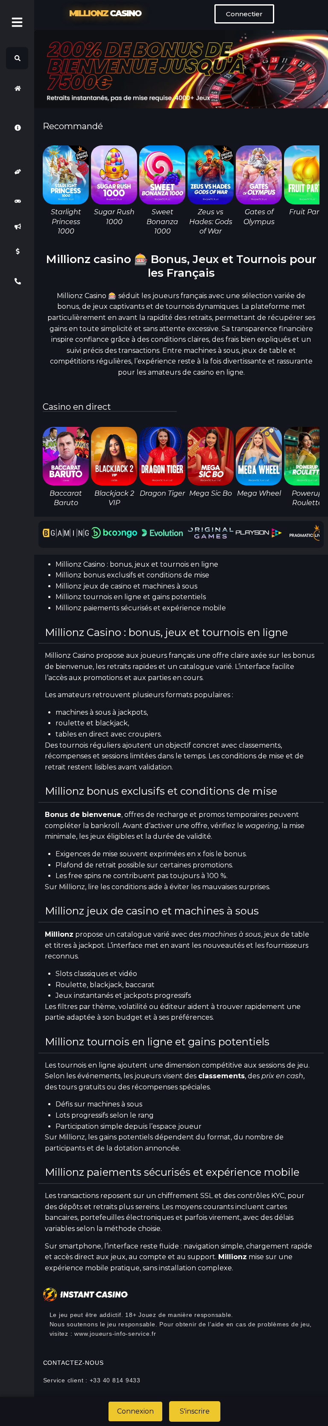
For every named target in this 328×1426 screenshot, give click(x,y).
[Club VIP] (17, 172)
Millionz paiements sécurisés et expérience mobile (141, 608)
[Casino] (17, 201)
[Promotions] (17, 226)
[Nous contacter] (17, 281)
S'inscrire (195, 1411)
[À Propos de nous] (17, 127)
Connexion (135, 1411)
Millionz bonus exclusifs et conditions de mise (132, 575)
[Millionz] (17, 88)
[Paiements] (17, 251)
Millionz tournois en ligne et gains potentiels (131, 597)
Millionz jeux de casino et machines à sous (126, 586)
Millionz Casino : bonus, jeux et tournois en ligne (137, 564)
